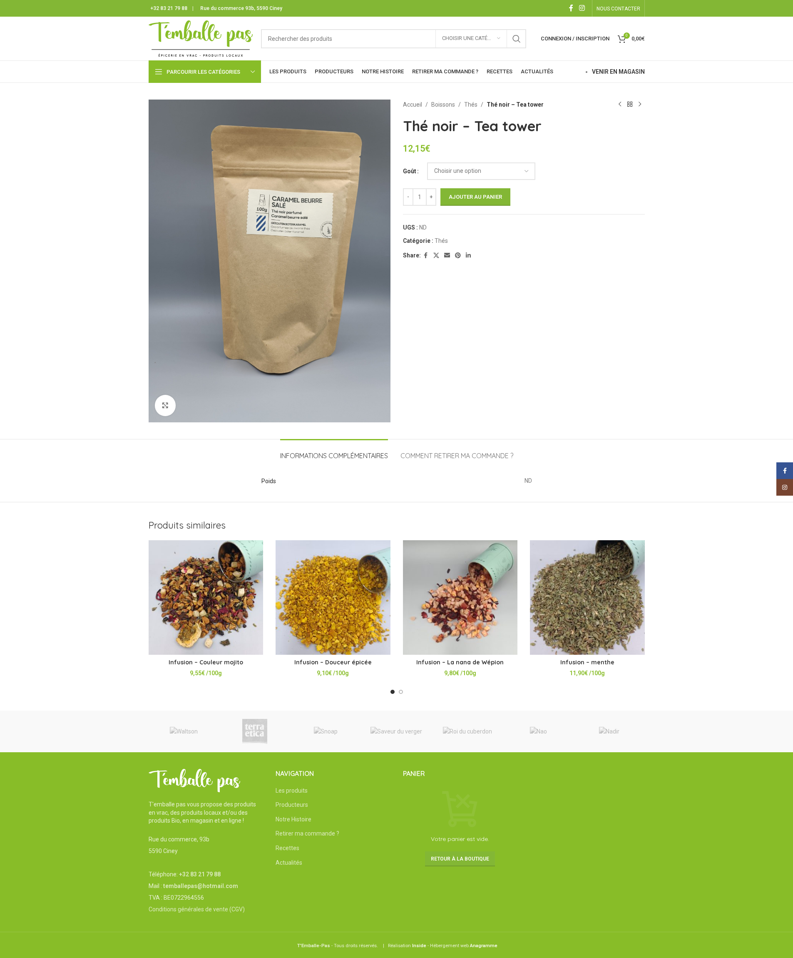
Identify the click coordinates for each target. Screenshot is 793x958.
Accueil (412, 104)
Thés (470, 104)
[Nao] (538, 731)
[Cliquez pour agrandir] (165, 405)
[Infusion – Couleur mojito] (206, 597)
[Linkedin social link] (468, 255)
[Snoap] (325, 731)
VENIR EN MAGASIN (618, 71)
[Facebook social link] (571, 8)
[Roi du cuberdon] (467, 731)
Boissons (443, 104)
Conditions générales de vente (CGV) (197, 909)
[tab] (334, 451)
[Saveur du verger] (396, 731)
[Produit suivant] (640, 105)
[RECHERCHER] (516, 38)
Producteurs (292, 804)
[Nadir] (609, 731)
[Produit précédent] (620, 105)
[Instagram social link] (581, 8)
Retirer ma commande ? (307, 833)
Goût (409, 171)
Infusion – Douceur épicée (333, 662)
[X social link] (436, 255)
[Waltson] (184, 731)
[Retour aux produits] (630, 105)
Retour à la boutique (460, 859)
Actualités (289, 862)
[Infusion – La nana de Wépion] (460, 597)
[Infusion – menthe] (587, 597)
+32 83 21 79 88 (168, 8)
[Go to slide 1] (392, 692)
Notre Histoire (293, 819)
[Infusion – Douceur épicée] (333, 597)
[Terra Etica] (254, 731)
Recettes (287, 848)
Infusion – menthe (587, 662)
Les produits (292, 790)
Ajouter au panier (475, 197)
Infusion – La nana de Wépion (460, 662)
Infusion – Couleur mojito (206, 662)
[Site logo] (201, 38)
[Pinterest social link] (457, 255)
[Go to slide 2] (401, 692)
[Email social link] (447, 255)
